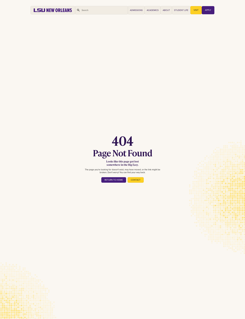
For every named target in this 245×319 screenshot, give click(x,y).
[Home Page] (53, 10)
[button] (136, 10)
